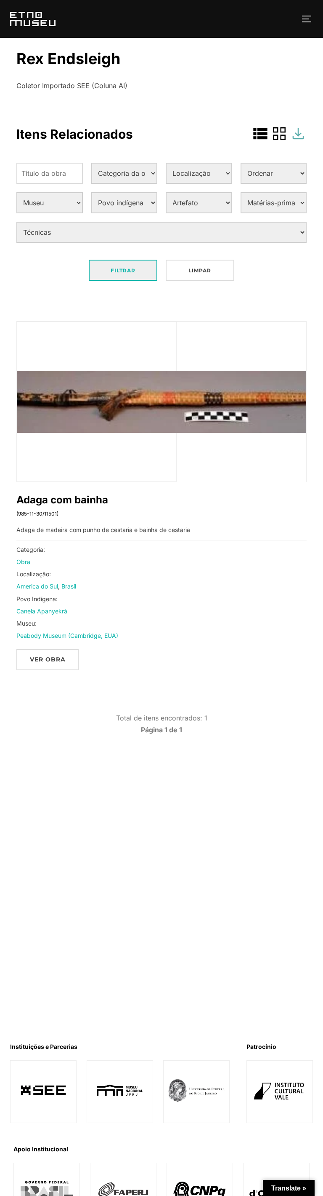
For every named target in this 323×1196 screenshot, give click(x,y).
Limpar (199, 270)
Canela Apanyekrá (41, 611)
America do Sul (37, 586)
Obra (23, 561)
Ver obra (48, 659)
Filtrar (123, 270)
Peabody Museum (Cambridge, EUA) (67, 635)
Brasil (68, 586)
